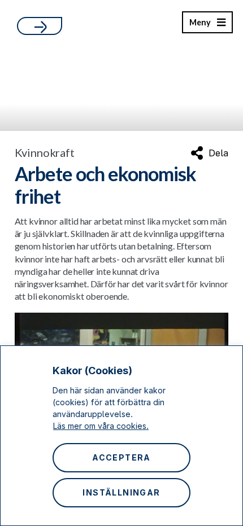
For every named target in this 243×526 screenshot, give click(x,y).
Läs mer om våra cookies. (101, 426)
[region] (121, 435)
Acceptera (121, 457)
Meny (200, 25)
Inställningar (121, 492)
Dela (218, 153)
